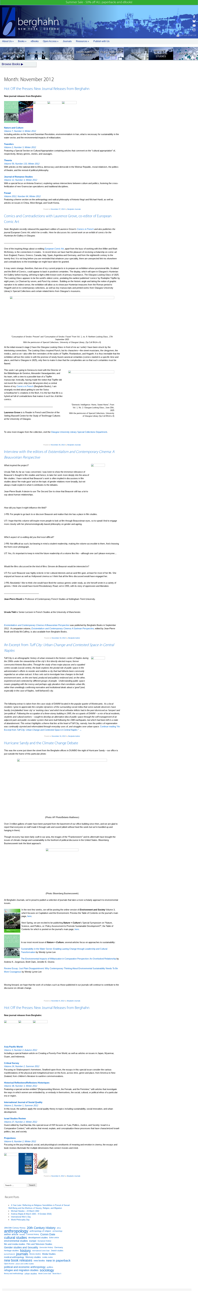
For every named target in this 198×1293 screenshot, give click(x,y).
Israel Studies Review (15, 1118)
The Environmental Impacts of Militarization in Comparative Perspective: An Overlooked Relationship (68, 958)
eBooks (35, 41)
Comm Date (47, 1234)
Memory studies (33, 1257)
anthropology (16, 1231)
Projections (10, 1138)
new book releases (18, 1260)
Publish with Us (101, 41)
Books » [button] (22, 41)
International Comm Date (41, 1251)
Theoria (8, 160)
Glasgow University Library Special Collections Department (79, 432)
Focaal (7, 193)
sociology (47, 1270)
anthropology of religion (40, 1231)
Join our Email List (187, 35)
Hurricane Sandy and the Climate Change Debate (41, 743)
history (25, 1250)
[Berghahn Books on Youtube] (194, 25)
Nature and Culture (13, 127)
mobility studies (47, 1257)
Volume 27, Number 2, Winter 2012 (20, 1122)
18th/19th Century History (15, 1228)
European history (44, 1241)
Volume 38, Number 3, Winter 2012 (20, 1086)
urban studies (30, 1273)
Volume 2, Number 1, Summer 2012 (21, 1105)
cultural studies (15, 1237)
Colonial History (32, 1234)
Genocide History (46, 1247)
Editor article (54, 1237)
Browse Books (11, 64)
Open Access (9, 1264)
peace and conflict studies (25, 1264)
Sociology (185, 53)
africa (59, 1228)
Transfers (9, 144)
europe (32, 1241)
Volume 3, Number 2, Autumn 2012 (20, 1050)
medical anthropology (14, 1257)
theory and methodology (13, 1274)
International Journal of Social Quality (23, 1102)
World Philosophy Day (20, 1220)
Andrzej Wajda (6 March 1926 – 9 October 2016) (31, 1214)
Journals (67, 41)
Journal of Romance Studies (18, 176)
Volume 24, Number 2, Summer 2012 (21, 1066)
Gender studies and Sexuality (21, 1247)
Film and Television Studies (39, 1244)
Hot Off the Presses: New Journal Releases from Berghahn (46, 89)
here (29, 916)
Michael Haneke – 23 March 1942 (25, 1211)
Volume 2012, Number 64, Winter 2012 (22, 196)
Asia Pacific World (13, 1046)
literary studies (35, 1254)
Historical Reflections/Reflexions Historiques (26, 1082)
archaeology (57, 1231)
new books (39, 1260)
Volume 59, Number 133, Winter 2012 (21, 163)
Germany (58, 1247)
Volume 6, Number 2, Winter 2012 (20, 1141)
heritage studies (11, 1250)
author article (11, 1234)
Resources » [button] (82, 41)
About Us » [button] (8, 41)
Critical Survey (11, 1063)
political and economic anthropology (25, 1266)
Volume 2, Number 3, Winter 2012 (20, 147)
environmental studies (16, 1240)
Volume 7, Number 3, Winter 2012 (20, 131)
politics (50, 1267)
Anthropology (12, 53)
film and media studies (14, 1244)
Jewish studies (57, 1250)
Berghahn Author (74, 638)
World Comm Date (44, 1273)
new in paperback (58, 1260)
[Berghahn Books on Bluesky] (194, 21)
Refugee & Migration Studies (161, 53)
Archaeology (37, 53)
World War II (56, 1273)
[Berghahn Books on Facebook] (194, 17)
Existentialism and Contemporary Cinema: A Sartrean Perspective (62, 628)
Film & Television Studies (111, 53)
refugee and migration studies (21, 1270)
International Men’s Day (21, 1217)
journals (22, 1254)
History (136, 53)
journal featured (9, 1254)
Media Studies (49, 1254)
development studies (38, 1237)
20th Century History (41, 1228)
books (22, 1234)
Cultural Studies (61, 53)
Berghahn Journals (74, 209)
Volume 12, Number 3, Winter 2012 (20, 180)
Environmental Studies (86, 53)
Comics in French (85, 229)
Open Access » (50, 41)
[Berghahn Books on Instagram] (194, 30)
